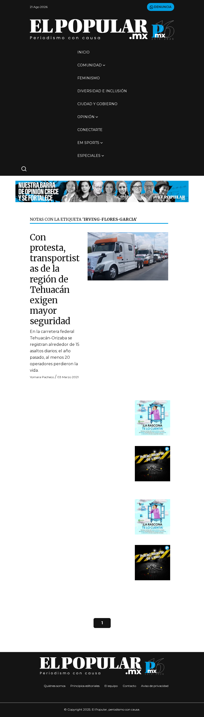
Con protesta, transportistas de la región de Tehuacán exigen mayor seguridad (55, 279)
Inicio (83, 52)
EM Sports (88, 142)
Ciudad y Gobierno (97, 104)
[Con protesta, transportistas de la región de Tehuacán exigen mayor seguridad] (128, 256)
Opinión (86, 117)
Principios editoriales (85, 686)
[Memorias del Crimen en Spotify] (152, 463)
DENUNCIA (162, 7)
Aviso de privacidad (154, 686)
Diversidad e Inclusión (102, 91)
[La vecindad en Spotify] (152, 417)
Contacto (129, 686)
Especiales (89, 155)
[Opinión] (102, 191)
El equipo (111, 686)
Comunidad (89, 65)
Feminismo (88, 78)
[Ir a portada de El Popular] (102, 29)
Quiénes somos (54, 686)
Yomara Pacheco (42, 377)
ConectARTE (89, 130)
